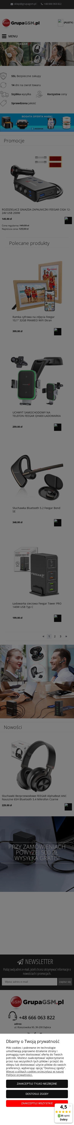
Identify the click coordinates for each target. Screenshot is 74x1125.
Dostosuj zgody (37, 1094)
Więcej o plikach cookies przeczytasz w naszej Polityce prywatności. (35, 1073)
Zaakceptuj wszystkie (37, 1103)
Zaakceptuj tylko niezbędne (37, 1083)
